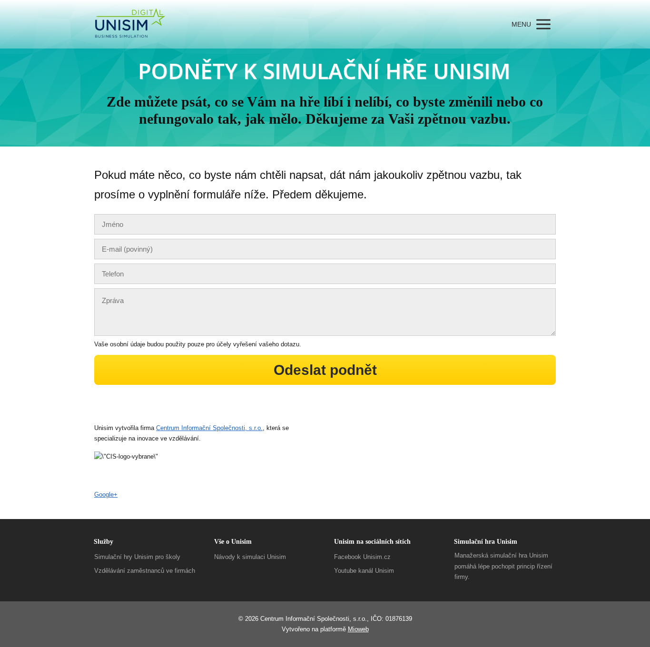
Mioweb (358, 629)
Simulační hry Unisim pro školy (137, 556)
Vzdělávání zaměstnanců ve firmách (144, 570)
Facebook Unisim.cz (362, 556)
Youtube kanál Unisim (364, 570)
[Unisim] (130, 24)
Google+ (106, 494)
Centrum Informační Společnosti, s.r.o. (209, 427)
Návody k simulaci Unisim (250, 556)
